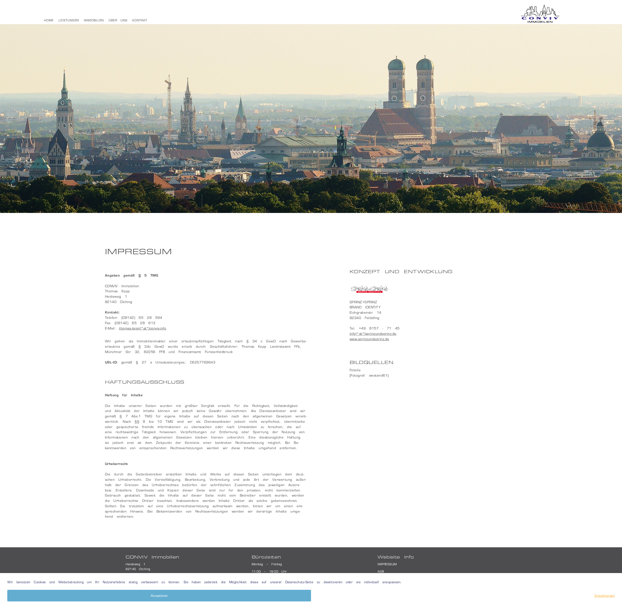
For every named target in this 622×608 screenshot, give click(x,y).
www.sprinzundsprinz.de (369, 338)
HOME (49, 20)
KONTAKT (139, 20)
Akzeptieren (159, 595)
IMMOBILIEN (94, 20)
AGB (381, 571)
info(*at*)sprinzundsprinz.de (373, 333)
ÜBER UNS (118, 20)
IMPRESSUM (387, 564)
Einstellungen (605, 595)
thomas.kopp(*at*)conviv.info (142, 328)
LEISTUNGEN (69, 20)
